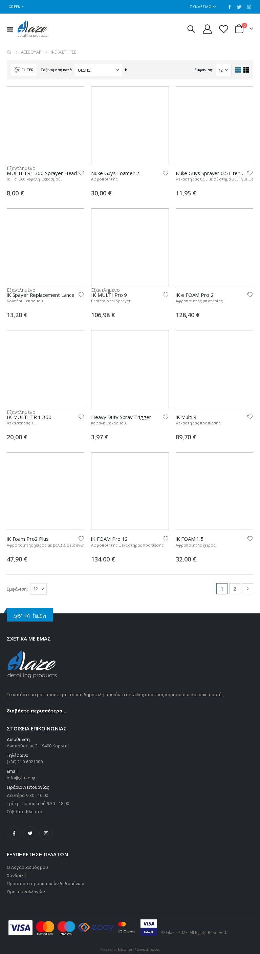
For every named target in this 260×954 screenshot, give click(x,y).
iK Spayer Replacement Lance (40, 294)
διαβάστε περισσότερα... (37, 711)
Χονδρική (17, 875)
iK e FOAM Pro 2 (195, 294)
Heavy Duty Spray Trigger (121, 417)
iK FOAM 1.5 (189, 538)
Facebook (14, 833)
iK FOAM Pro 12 (109, 538)
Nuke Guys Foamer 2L (116, 173)
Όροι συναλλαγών (26, 892)
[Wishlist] (224, 29)
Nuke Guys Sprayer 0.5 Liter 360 (211, 173)
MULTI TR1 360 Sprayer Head (42, 173)
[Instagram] (248, 6)
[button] (81, 173)
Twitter (30, 833)
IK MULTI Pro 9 (109, 294)
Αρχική (9, 52)
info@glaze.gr (21, 778)
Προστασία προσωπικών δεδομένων (45, 883)
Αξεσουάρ (31, 52)
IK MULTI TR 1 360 (29, 417)
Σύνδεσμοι (201, 6)
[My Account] (207, 29)
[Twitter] (239, 6)
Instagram (46, 833)
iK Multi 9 (186, 417)
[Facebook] (229, 6)
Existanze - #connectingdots (138, 949)
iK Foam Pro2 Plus (27, 538)
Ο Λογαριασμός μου (27, 867)
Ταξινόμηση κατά (55, 69)
